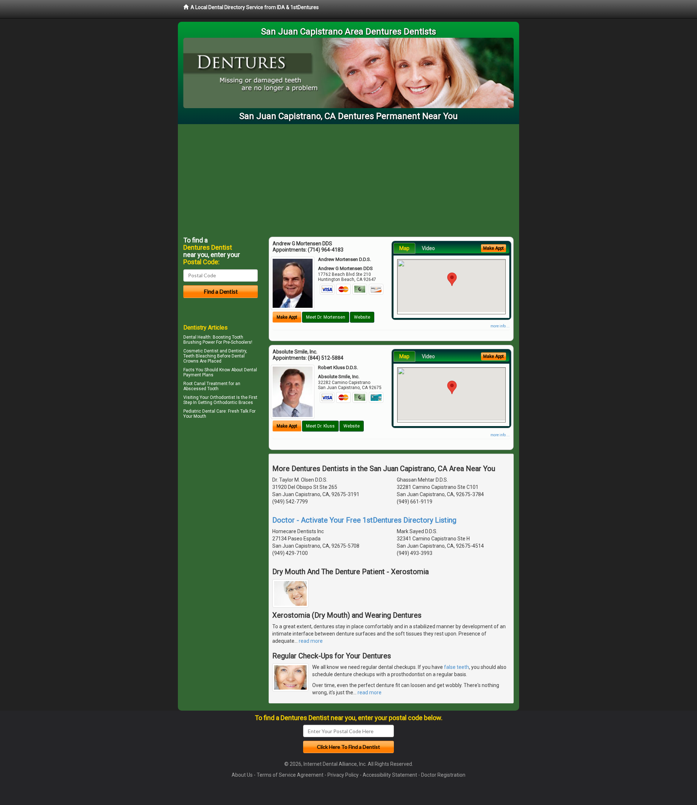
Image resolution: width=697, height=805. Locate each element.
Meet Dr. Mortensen (325, 317)
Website (362, 317)
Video (428, 248)
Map (404, 248)
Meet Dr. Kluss (320, 426)
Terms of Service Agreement (290, 775)
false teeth (456, 667)
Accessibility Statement (390, 775)
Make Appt (287, 317)
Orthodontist (222, 397)
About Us (242, 775)
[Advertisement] (348, 178)
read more (311, 641)
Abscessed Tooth (201, 388)
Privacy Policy (343, 775)
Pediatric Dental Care (204, 411)
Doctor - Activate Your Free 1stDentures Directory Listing (364, 520)
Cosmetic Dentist (201, 351)
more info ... (500, 326)
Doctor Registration (443, 775)
